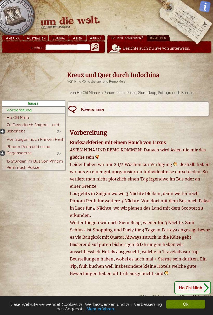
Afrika (95, 38)
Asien (77, 38)
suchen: (37, 47)
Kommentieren (92, 109)
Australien (36, 38)
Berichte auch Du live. (156, 48)
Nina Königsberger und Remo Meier (100, 81)
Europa (58, 38)
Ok (186, 304)
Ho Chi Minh (17, 117)
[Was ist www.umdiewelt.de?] (205, 6)
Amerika (13, 38)
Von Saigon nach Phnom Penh (35, 139)
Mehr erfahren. (100, 308)
